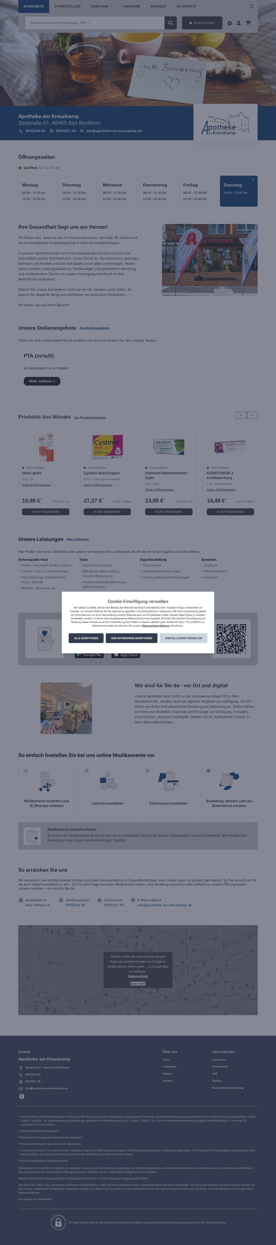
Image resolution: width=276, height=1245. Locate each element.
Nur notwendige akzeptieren (131, 638)
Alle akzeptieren (86, 638)
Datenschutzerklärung (155, 625)
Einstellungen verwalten (183, 638)
